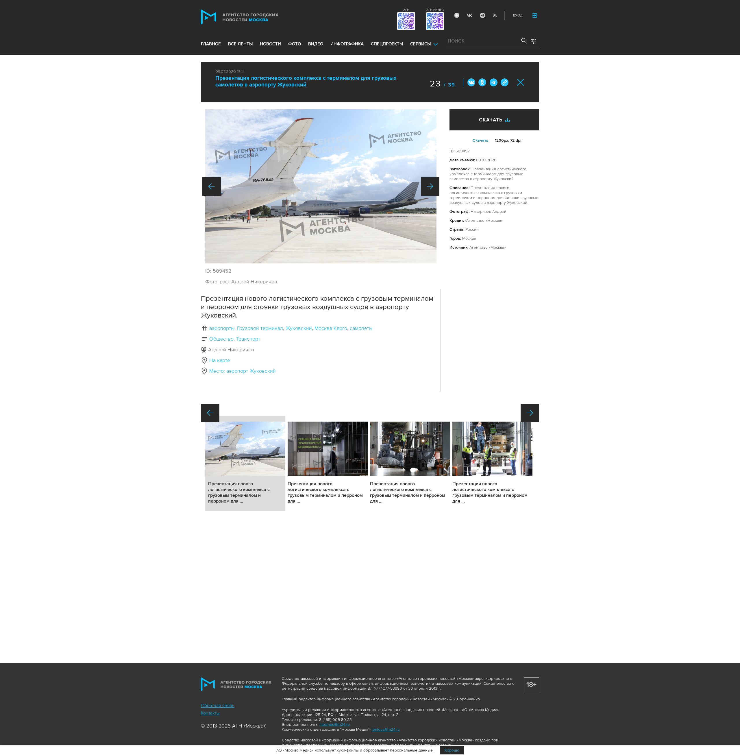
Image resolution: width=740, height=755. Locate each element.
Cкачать (481, 140)
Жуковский (299, 328)
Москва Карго (330, 328)
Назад (211, 186)
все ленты (240, 44)
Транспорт (248, 339)
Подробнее (245, 463)
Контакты (210, 713)
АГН (406, 10)
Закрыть (521, 82)
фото (294, 44)
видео (315, 44)
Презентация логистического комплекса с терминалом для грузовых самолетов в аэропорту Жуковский (306, 81)
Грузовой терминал (260, 328)
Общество (221, 339)
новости (270, 44)
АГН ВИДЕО (435, 10)
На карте (219, 360)
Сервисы (420, 44)
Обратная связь (217, 705)
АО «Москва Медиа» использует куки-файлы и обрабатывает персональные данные (354, 750)
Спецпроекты (387, 44)
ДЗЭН (456, 15)
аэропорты (221, 328)
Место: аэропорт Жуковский (242, 371)
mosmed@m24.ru (334, 724)
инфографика (347, 44)
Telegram (482, 15)
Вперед (430, 186)
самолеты (361, 328)
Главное (211, 44)
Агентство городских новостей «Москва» (250, 17)
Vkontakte (469, 15)
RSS (495, 15)
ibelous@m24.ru (386, 729)
